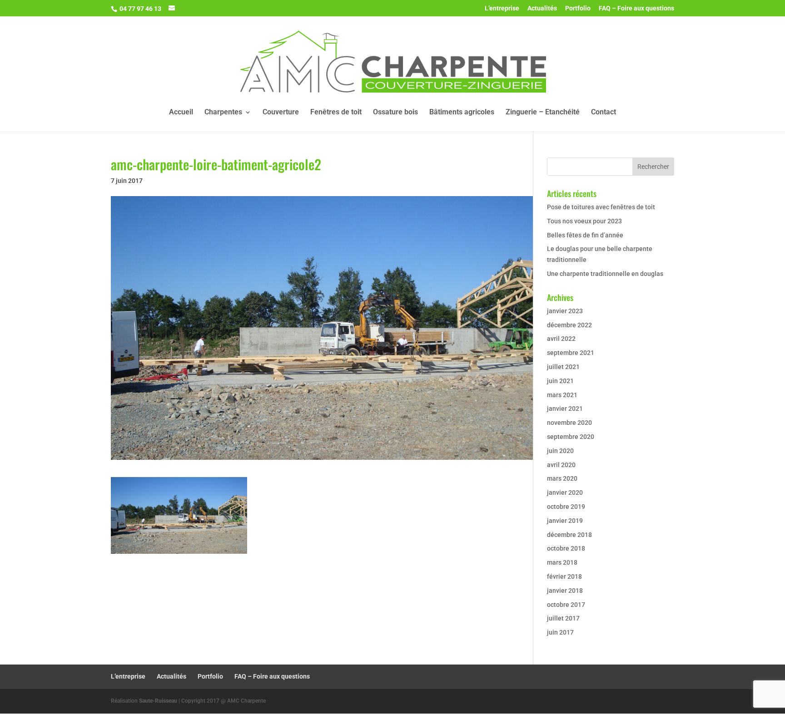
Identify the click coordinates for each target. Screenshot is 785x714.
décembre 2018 (569, 534)
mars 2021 (562, 395)
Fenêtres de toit (336, 112)
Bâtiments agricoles (461, 112)
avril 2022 (561, 338)
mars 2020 (562, 478)
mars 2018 (562, 562)
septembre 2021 (570, 352)
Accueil (181, 112)
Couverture (281, 112)
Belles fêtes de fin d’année (585, 235)
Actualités (542, 8)
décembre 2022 (569, 325)
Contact (603, 112)
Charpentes (223, 112)
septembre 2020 (570, 436)
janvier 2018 (565, 590)
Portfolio (578, 8)
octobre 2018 (566, 548)
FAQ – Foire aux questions (636, 8)
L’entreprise (502, 8)
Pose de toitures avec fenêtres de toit (601, 207)
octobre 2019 (566, 506)
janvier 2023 (565, 311)
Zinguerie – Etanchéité (543, 112)
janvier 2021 (565, 408)
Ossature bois (395, 112)
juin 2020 (560, 450)
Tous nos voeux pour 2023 (584, 221)
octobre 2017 (566, 604)
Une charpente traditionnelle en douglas (605, 273)
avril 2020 (561, 464)
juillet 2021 (563, 366)
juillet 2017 (563, 618)
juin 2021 (560, 380)
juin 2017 (560, 632)
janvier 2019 (565, 520)
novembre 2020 (569, 422)
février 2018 (564, 576)
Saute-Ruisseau (158, 701)
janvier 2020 (565, 492)
